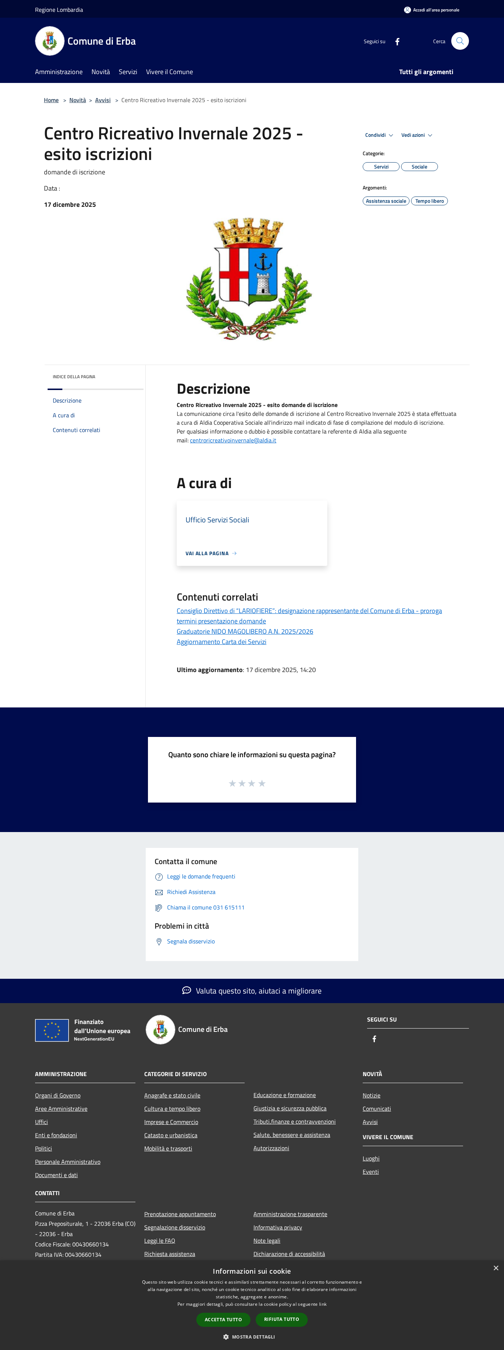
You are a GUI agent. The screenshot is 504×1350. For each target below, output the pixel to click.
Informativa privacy (277, 1227)
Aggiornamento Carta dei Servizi (221, 642)
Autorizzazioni (271, 1148)
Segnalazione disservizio (174, 1227)
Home (51, 99)
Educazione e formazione (284, 1094)
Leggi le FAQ (159, 1240)
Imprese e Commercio (171, 1121)
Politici (43, 1148)
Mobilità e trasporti (168, 1148)
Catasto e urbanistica (170, 1135)
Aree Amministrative (61, 1108)
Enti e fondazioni (56, 1135)
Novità (77, 99)
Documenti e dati (56, 1174)
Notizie (371, 1095)
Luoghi (371, 1158)
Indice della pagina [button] (74, 376)
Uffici (41, 1121)
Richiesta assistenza (169, 1253)
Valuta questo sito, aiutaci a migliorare (258, 990)
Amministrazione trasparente (290, 1214)
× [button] (495, 1268)
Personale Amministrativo (67, 1161)
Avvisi (103, 99)
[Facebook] (394, 41)
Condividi (376, 135)
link (323, 1304)
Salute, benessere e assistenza (291, 1134)
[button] (252, 1336)
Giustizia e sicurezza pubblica (290, 1108)
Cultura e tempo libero (172, 1108)
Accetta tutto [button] (223, 1319)
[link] (233, 440)
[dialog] (252, 1305)
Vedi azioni (413, 135)
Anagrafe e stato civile (172, 1095)
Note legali (266, 1240)
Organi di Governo (57, 1095)
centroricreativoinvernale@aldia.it (233, 440)
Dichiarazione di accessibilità (289, 1253)
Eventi (371, 1171)
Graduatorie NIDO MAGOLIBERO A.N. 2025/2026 (245, 631)
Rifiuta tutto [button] (281, 1319)
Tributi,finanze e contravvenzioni (294, 1121)
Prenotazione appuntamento (180, 1214)
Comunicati (377, 1108)
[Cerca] (460, 41)
